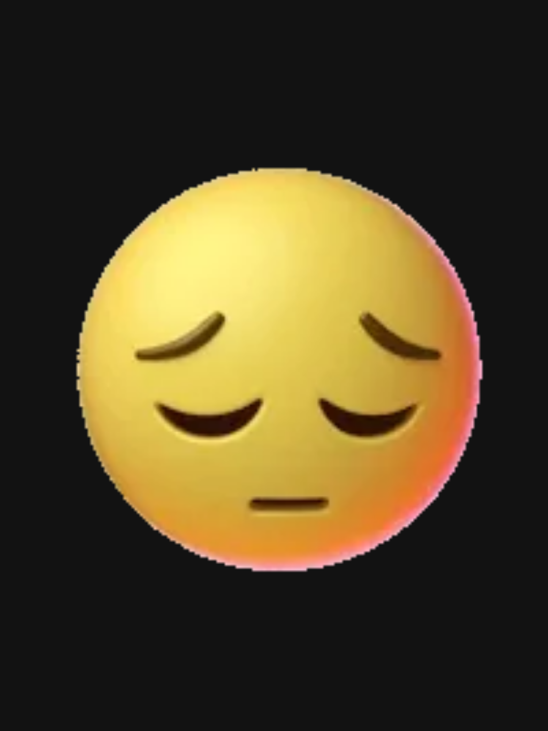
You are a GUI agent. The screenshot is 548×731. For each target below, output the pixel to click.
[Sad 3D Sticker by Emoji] (274, 365)
